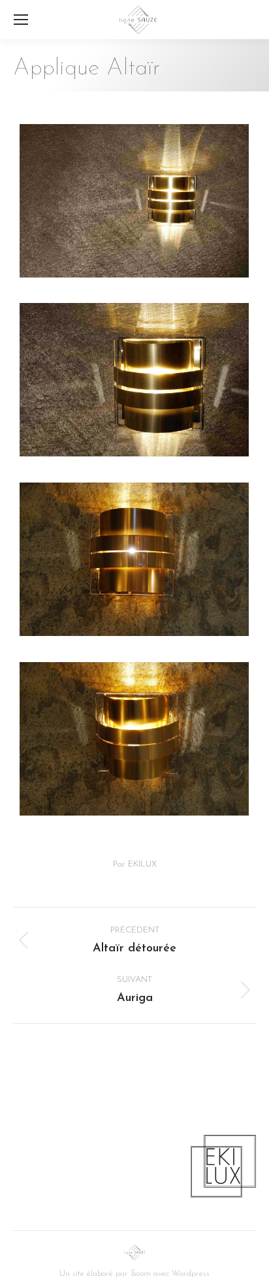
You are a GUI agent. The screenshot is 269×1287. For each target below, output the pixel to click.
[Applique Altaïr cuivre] (134, 559)
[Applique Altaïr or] (134, 201)
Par (135, 864)
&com (141, 1273)
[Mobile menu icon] (21, 19)
